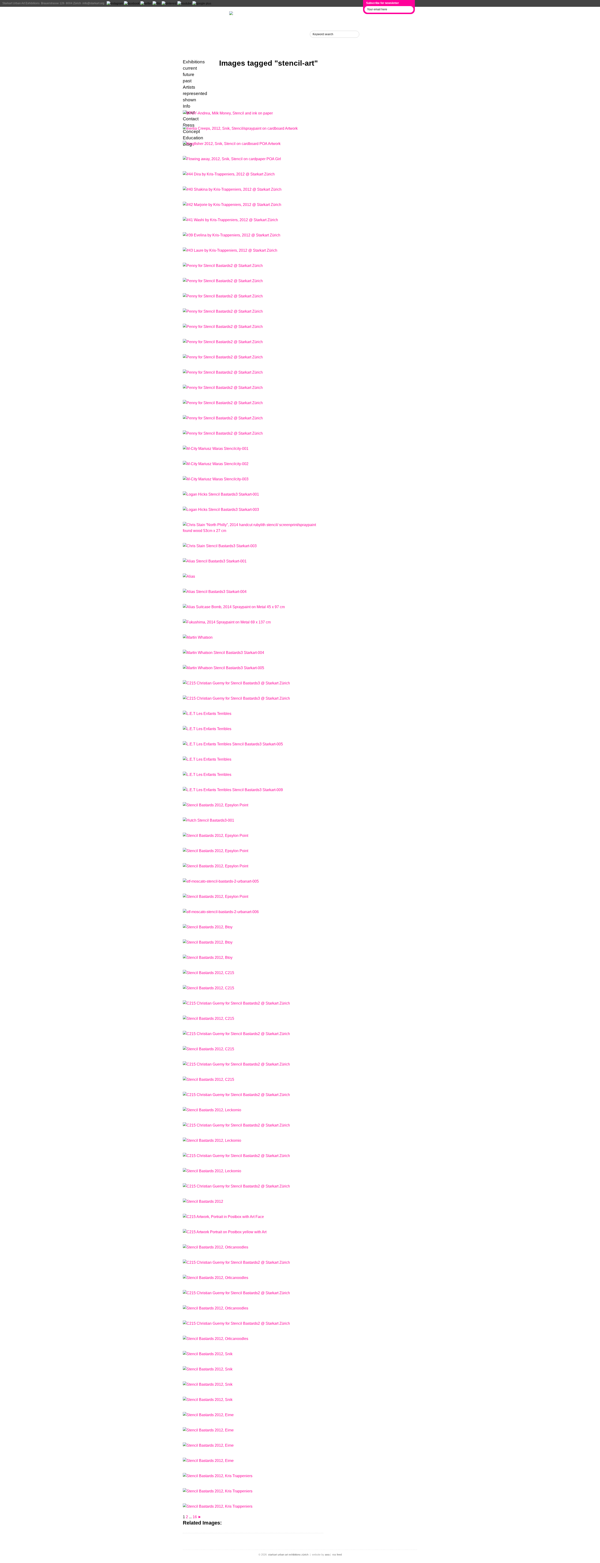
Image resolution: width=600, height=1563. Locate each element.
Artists (192, 24)
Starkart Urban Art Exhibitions (21, 3)
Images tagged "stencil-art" (268, 63)
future (188, 74)
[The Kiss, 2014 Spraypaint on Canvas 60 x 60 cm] (221, 494)
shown (189, 99)
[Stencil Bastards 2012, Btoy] (207, 927)
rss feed (337, 1554)
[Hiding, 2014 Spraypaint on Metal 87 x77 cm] (215, 561)
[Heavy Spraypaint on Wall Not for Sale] (208, 820)
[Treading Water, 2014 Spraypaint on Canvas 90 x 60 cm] (221, 510)
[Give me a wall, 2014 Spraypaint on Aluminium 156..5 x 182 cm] (207, 729)
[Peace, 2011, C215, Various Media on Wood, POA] (236, 1003)
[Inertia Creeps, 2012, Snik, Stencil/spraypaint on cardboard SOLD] (240, 128)
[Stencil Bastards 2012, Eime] (208, 1415)
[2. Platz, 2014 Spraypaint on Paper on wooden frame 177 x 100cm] (207, 759)
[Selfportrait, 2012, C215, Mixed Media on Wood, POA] (236, 1262)
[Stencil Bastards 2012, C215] (208, 973)
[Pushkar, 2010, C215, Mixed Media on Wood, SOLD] (236, 1323)
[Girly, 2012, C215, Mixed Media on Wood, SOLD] (236, 1064)
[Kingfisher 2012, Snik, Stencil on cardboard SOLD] (232, 144)
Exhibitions (198, 14)
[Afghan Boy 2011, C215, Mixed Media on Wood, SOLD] (236, 1156)
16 (195, 1517)
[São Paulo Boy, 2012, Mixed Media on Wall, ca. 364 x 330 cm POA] (236, 1186)
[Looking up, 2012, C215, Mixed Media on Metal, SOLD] (223, 1217)
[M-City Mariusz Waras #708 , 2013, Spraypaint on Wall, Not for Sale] (215, 449)
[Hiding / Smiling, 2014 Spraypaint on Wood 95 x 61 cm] (215, 592)
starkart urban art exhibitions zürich (288, 1554)
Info (188, 34)
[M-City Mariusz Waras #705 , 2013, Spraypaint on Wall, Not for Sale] (215, 479)
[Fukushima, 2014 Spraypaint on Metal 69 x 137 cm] (227, 622)
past (187, 80)
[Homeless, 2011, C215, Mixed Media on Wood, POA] (236, 1034)
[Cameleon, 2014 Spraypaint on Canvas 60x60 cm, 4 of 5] (223, 653)
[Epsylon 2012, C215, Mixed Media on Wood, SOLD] (236, 1125)
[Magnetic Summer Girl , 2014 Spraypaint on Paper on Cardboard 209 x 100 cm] (207, 714)
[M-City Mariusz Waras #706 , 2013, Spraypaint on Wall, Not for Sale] (215, 464)
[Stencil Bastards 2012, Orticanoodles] (215, 1247)
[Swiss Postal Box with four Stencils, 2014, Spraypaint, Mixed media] (236, 683)
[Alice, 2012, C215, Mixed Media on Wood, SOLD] (236, 1095)
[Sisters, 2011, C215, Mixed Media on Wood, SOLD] (236, 1293)
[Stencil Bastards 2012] (203, 1201)
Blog (189, 43)
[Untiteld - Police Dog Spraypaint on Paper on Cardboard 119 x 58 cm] (207, 775)
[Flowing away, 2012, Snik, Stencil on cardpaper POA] (232, 159)
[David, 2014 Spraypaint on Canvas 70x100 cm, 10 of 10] (223, 668)
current (190, 68)
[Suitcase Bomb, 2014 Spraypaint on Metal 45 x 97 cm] (234, 607)
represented (195, 93)
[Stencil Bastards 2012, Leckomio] (212, 1110)
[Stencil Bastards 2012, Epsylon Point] (215, 805)
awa (327, 1554)
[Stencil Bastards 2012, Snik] (207, 1354)
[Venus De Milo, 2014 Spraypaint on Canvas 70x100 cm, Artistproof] (198, 637)
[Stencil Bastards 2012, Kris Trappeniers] (217, 1476)
